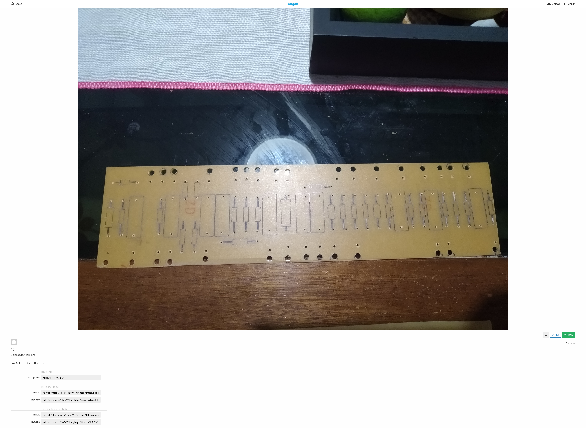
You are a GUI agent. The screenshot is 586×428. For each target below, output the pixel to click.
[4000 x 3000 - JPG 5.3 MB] (546, 335)
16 (13, 349)
